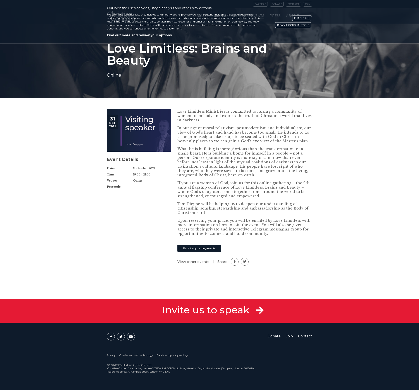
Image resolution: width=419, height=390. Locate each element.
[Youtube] (131, 336)
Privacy (111, 355)
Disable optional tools (293, 25)
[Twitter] (121, 336)
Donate (274, 336)
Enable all (301, 18)
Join (289, 336)
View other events (193, 262)
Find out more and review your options (139, 35)
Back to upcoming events (199, 248)
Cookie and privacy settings (172, 355)
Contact (305, 336)
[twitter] (245, 262)
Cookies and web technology (136, 355)
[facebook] (235, 262)
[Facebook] (111, 336)
